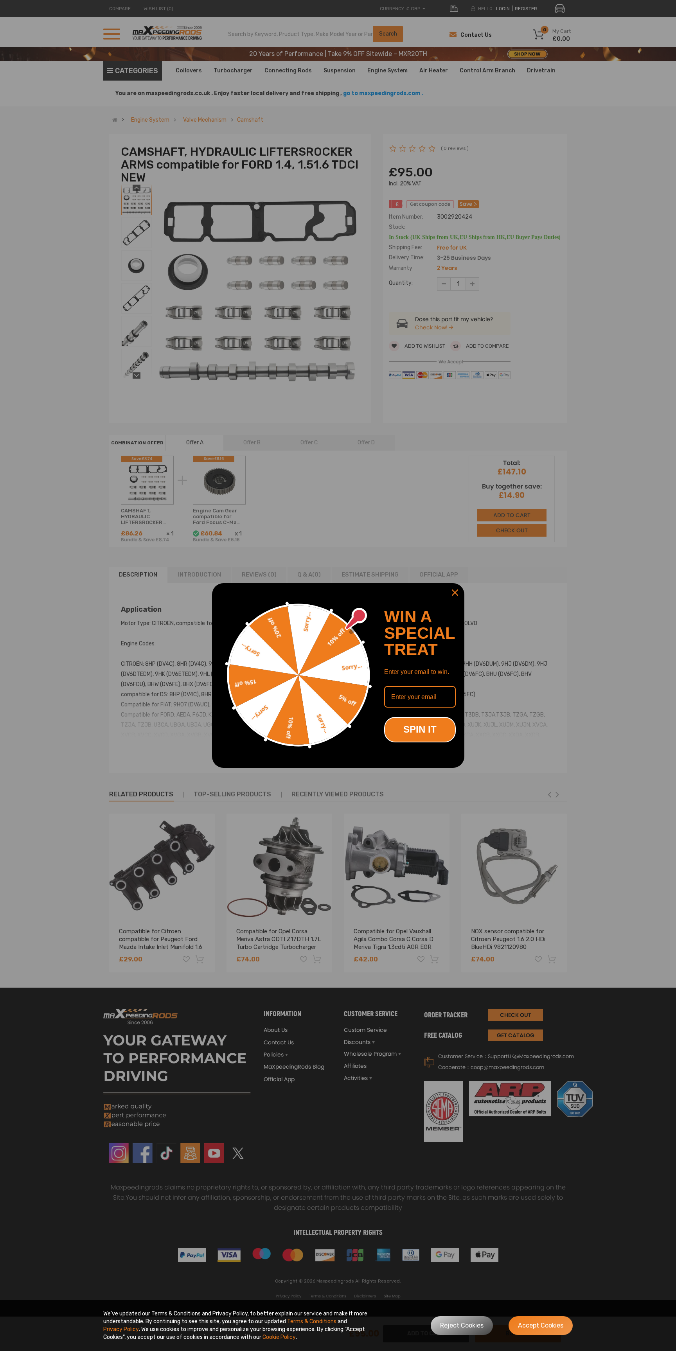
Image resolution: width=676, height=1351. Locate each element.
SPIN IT (420, 729)
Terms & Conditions (311, 1321)
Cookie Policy (279, 1337)
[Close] (455, 592)
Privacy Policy (121, 1329)
